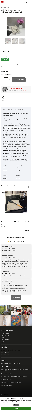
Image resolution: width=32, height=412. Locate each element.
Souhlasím (16, 408)
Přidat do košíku (20, 79)
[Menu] (29, 2)
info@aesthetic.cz (5, 353)
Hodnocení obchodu (16, 237)
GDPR (2, 337)
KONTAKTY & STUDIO (6, 333)
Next (30, 187)
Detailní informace (6, 67)
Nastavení (16, 404)
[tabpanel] (16, 211)
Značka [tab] (19, 109)
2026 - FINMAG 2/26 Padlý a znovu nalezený (10, 363)
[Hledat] (24, 2)
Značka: (5, 7)
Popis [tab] (4, 109)
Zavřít (27, 103)
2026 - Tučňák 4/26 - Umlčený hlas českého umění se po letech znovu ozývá (15, 370)
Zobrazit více (16, 297)
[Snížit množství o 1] (2, 79)
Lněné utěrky (19, 165)
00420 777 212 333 (5, 355)
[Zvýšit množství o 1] (9, 79)
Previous (28, 187)
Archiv (16, 389)
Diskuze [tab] (10, 109)
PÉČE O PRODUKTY (5, 339)
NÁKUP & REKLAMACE (6, 335)
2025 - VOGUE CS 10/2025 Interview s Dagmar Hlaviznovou (14, 376)
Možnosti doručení (8, 75)
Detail (27, 230)
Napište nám (4, 342)
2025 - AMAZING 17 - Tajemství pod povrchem (11, 382)
